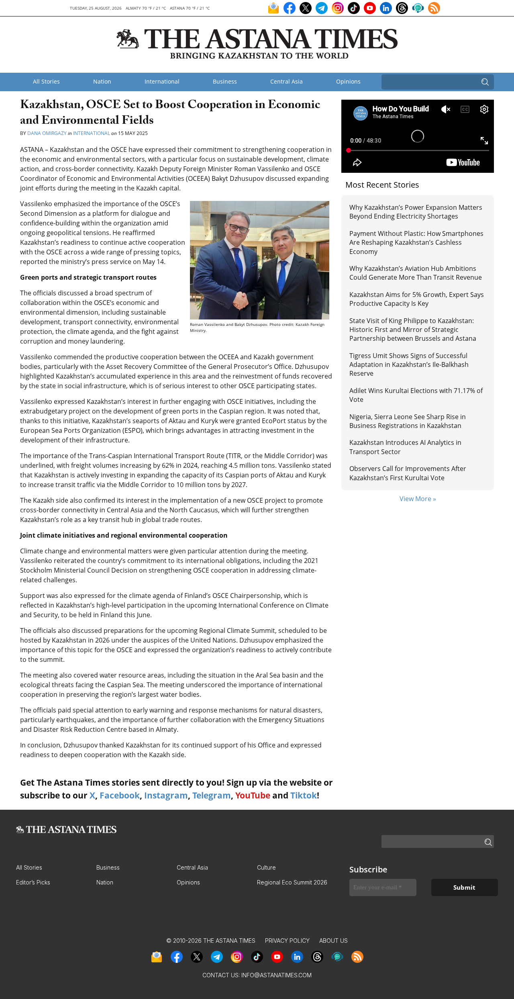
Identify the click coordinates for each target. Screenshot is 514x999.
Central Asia (286, 81)
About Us (333, 940)
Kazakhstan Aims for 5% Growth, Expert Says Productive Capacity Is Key (416, 299)
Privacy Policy (287, 940)
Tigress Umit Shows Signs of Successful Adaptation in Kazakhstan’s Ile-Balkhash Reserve (409, 364)
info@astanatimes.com (276, 975)
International (162, 81)
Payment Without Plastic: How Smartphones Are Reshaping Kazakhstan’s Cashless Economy (416, 242)
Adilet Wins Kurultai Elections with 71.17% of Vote (416, 395)
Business (225, 81)
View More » (418, 498)
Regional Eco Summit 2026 (292, 882)
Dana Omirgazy (47, 133)
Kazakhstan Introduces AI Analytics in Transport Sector (405, 447)
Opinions (348, 81)
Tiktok (303, 795)
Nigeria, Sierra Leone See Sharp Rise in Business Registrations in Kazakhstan (407, 421)
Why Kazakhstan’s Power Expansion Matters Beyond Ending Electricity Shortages (415, 212)
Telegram (211, 795)
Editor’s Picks (33, 882)
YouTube (252, 795)
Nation (102, 81)
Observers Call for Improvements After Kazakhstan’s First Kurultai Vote (407, 473)
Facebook (120, 795)
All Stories (46, 81)
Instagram (166, 795)
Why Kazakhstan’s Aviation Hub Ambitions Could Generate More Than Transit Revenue (415, 273)
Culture (266, 867)
